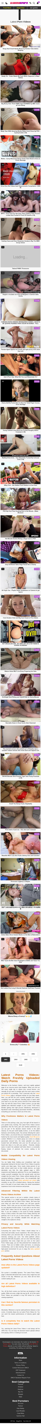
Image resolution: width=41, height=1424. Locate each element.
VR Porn (12, 1421)
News (20, 1360)
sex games (34, 8)
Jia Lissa (20, 1403)
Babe (20, 1397)
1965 (25, 1059)
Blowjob (20, 1394)
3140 (20, 1065)
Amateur (20, 1387)
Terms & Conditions (20, 1363)
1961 (23, 1054)
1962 (33, 1054)
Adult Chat (20, 8)
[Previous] (13, 1054)
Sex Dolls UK (27, 1421)
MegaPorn (19, 1421)
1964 (15, 1059)
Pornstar (20, 1384)
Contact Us (20, 1375)
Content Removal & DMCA (20, 1367)
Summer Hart (21, 1416)
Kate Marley (20, 1408)
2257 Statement (20, 1370)
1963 (5, 1059)
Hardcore (20, 1389)
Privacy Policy (20, 1365)
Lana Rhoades (20, 1411)
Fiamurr (20, 1406)
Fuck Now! (7, 8)
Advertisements (20, 1372)
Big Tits (20, 1392)
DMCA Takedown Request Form (20, 1377)
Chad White (20, 1413)
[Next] (35, 1059)
